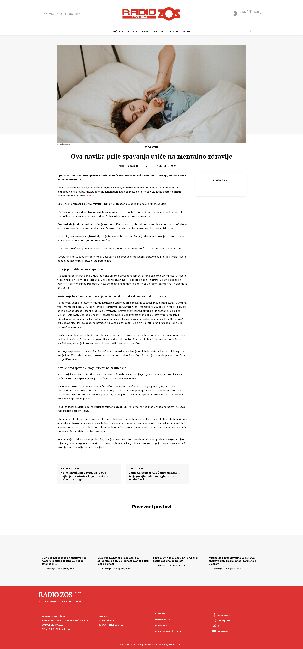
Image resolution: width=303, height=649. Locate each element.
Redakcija (132, 165)
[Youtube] (214, 631)
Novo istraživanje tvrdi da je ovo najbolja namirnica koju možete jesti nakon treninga (86, 476)
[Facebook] (206, 187)
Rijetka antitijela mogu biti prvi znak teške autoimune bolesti (175, 559)
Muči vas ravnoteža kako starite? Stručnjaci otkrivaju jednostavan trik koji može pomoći (123, 560)
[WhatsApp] (228, 187)
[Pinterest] (221, 187)
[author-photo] (44, 568)
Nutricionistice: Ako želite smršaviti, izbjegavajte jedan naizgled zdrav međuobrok (154, 476)
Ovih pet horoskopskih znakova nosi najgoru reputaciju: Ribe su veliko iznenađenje (64, 560)
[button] (250, 31)
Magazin (151, 147)
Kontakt (161, 625)
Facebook (224, 615)
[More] (235, 187)
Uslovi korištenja (168, 631)
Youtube (223, 631)
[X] (213, 187)
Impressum (163, 619)
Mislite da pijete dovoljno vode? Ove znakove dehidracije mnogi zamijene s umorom (232, 560)
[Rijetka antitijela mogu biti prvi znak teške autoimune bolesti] (179, 535)
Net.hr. (91, 195)
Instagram (224, 620)
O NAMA (160, 613)
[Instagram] (214, 621)
